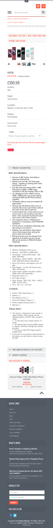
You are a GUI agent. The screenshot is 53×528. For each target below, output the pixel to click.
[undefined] (21, 60)
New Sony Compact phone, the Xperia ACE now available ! (25, 472)
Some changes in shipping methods (23, 449)
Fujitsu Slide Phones (15, 22)
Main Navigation (9, 12)
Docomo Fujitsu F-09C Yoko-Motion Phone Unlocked (26, 378)
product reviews (23, 76)
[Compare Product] (38, 6)
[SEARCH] (43, 12)
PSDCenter (27, 525)
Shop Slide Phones (20, 19)
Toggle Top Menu (26, 1)
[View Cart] (43, 6)
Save (11, 150)
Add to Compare (36, 387)
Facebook (10, 515)
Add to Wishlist (17, 387)
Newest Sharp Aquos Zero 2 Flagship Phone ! (26, 460)
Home (9, 19)
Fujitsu (10, 72)
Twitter (15, 515)
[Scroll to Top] (42, 394)
